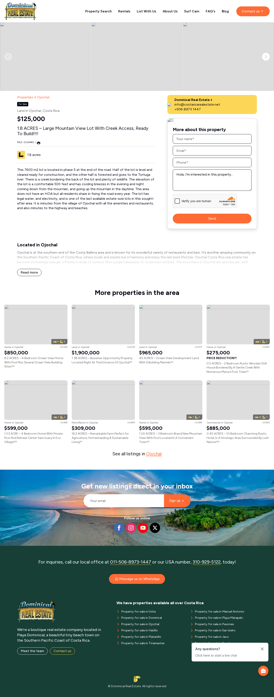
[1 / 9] (45, 56)
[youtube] (143, 528)
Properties (25, 97)
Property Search (98, 11)
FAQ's (210, 11)
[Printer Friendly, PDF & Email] (38, 143)
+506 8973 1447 (187, 109)
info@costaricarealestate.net (197, 104)
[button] (266, 57)
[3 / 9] (228, 56)
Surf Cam (191, 11)
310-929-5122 (206, 562)
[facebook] (119, 528)
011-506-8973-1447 (130, 562)
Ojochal (43, 97)
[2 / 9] (136, 56)
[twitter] (155, 528)
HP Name (81, 473)
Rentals (124, 11)
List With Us (146, 11)
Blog (225, 11)
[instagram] (131, 528)
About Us (170, 11)
